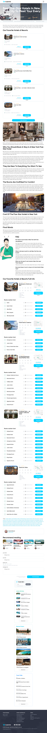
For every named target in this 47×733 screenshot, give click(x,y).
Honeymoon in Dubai (25, 609)
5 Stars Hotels (15, 5)
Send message (35, 576)
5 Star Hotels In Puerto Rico (22, 657)
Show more (23, 620)
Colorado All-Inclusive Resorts (17, 546)
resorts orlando (39, 521)
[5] (10, 564)
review (27, 48)
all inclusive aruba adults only (18, 522)
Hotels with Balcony (18, 61)
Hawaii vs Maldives (24, 605)
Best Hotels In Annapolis (21, 700)
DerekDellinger (28, 548)
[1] (3, 564)
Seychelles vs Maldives (20, 678)
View (39, 302)
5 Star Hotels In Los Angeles (22, 667)
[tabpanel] (8, 37)
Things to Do (5, 715)
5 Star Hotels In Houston (22, 647)
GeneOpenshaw (18, 548)
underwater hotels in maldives (9, 525)
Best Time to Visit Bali (38, 546)
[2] (5, 564)
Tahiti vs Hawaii (24, 613)
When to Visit (38, 542)
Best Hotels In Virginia (25, 602)
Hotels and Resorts (9, 5)
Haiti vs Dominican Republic (28, 546)
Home (4, 5)
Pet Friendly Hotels (16, 78)
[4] (9, 564)
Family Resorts (8, 44)
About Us (32, 716)
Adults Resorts (19, 716)
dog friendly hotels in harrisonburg (18, 518)
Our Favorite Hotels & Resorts (8, 21)
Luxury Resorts (8, 112)
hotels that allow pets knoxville (15, 524)
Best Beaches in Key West (7, 546)
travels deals (8, 518)
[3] (7, 564)
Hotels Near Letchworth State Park (23, 686)
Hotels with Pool (8, 95)
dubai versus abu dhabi (35, 525)
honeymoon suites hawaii (17, 521)
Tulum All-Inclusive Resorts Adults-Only (23, 682)
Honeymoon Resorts (24, 597)
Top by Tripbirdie (7, 542)
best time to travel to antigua (15, 520)
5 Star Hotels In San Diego (21, 690)
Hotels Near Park (18, 685)
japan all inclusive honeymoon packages (30, 520)
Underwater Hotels (20, 721)
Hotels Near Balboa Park (21, 693)
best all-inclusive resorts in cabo (23, 525)
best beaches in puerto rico (29, 521)
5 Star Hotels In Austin (21, 637)
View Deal (27, 47)
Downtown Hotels (23, 615)
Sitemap (32, 719)
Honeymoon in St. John (25, 598)
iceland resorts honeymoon (31, 522)
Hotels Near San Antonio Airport (26, 595)
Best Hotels (23, 601)
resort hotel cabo (26, 524)
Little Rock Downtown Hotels (25, 617)
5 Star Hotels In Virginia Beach (22, 697)
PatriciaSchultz (7, 548)
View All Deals (23, 120)
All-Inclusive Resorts (9, 61)
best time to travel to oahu (36, 524)
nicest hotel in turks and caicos (33, 518)
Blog (26, 542)
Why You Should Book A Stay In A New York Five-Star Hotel (24, 21)
